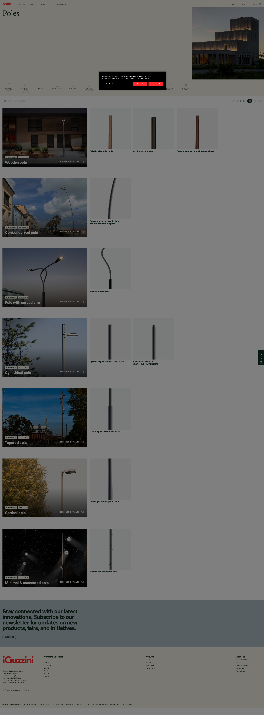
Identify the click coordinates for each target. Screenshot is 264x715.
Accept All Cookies (156, 84)
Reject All (140, 84)
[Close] (163, 74)
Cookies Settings (109, 84)
